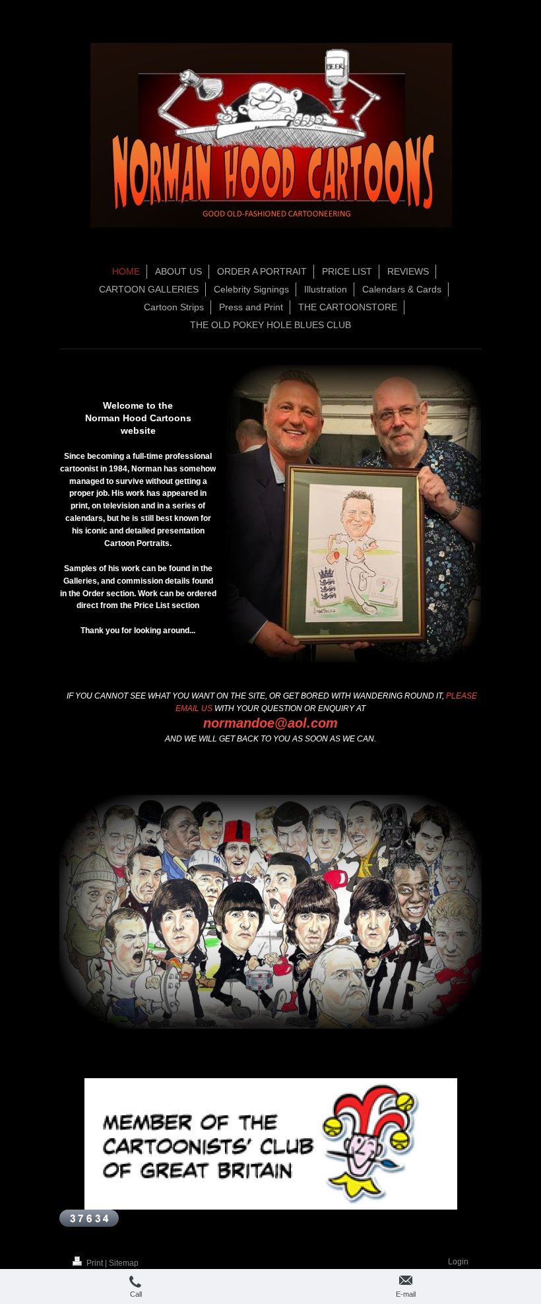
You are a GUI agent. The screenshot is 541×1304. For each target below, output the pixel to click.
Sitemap (124, 1263)
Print (94, 1263)
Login (458, 1261)
